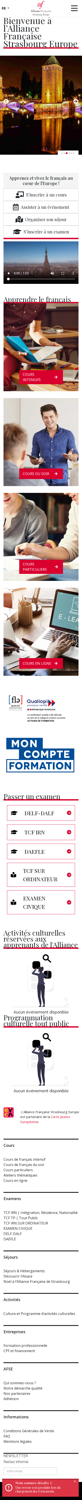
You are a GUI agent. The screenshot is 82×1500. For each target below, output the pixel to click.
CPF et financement (19, 1350)
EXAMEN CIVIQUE (17, 1228)
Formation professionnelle (25, 1345)
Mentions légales (17, 1441)
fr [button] (4, 8)
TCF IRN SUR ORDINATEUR (25, 1223)
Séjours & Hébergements (24, 1271)
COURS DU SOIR (36, 473)
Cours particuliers (18, 1170)
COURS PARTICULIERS (35, 567)
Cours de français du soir (23, 1164)
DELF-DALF (12, 1233)
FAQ (6, 1436)
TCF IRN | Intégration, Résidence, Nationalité (40, 1212)
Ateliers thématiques (20, 1175)
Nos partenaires (16, 1393)
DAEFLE (9, 1239)
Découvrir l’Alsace (17, 1276)
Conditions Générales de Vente (28, 1430)
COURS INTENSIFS (32, 377)
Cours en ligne (15, 1180)
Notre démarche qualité (22, 1388)
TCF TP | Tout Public (20, 1217)
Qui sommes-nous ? (19, 1383)
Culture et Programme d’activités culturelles (39, 1313)
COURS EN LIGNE (37, 663)
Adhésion (11, 1398)
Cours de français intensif (24, 1159)
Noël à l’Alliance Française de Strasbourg (36, 1281)
